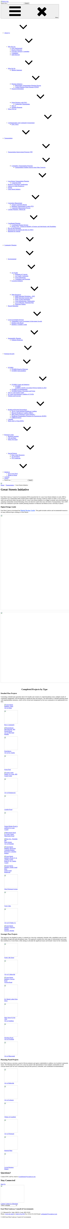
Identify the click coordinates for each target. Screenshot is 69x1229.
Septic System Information (22, 299)
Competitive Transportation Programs (22, 166)
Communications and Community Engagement (21, 123)
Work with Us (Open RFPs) (16, 421)
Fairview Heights (9, 930)
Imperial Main (8, 1150)
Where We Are (12, 109)
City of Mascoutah (9, 1056)
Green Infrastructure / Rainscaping (25, 301)
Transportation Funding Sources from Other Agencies (30, 167)
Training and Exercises (14, 396)
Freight (10, 187)
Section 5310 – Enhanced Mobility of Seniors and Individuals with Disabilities (34, 226)
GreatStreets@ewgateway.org (27, 1176)
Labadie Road (8, 809)
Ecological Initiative (17, 281)
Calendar (10, 419)
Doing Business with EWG (19, 102)
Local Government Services (16, 319)
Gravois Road (8, 982)
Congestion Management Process (21, 208)
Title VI (14, 106)
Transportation (8, 138)
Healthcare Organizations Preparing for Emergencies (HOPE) (29, 416)
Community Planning (10, 245)
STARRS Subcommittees (19, 371)
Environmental (12, 259)
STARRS (10, 367)
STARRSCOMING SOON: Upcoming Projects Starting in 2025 (30, 387)
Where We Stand (13, 439)
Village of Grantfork (10, 1117)
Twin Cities (7, 906)
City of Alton (8, 708)
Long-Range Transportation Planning (18, 181)
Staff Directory (16, 54)
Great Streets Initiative (14, 189)
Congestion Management (15, 203)
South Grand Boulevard (8, 871)
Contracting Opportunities (22, 104)
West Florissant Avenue (11, 889)
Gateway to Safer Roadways (16, 186)
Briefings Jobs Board (17, 323)
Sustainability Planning (14, 338)
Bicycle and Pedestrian (14, 228)
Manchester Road (9, 836)
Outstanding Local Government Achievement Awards (27, 321)
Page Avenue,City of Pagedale (9, 843)
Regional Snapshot (13, 436)
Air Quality (15, 272)
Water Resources (16, 294)
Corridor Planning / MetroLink (16, 209)
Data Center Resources (18, 455)
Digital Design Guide (27, 510)
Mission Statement (17, 70)
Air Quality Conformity (21, 276)
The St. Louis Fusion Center (16, 392)
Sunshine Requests (17, 107)
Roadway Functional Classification (18, 184)
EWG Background (17, 48)
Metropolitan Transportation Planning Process (28, 85)
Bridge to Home (12, 475)
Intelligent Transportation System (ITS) (23, 206)
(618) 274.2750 (20, 1214)
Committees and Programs (22, 279)
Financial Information (18, 88)
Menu (56, 17)
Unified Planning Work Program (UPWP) (27, 87)
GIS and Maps (12, 438)
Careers (3, 1203)
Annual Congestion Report (19, 204)
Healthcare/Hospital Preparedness (17, 409)
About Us (7, 33)
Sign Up (3, 1184)
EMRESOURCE (16, 417)
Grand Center (8, 776)
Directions (15, 1203)
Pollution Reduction (17, 340)
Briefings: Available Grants (19, 324)
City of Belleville (9, 1083)
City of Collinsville (9, 974)
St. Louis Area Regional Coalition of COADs (21, 394)
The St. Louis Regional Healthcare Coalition (24, 411)
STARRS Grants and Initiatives (20, 384)
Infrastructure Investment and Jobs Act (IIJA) (20, 229)
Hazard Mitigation (13, 306)
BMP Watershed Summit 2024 (23, 298)
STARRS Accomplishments (19, 389)
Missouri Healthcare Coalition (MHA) (22, 413)
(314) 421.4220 (9, 1214)
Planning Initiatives (17, 84)
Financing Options (20, 304)
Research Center (9, 434)
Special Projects (12, 453)
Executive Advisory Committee (20, 51)
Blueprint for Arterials (14, 231)
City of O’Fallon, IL (10, 923)
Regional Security (9, 353)
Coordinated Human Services (20, 225)
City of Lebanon (9, 1100)
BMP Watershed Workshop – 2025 (25, 296)
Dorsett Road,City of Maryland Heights (9, 732)
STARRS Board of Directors (20, 369)
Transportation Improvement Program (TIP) (20, 152)
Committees (15, 53)
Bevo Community (9, 725)
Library (6, 478)
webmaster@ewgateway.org (49, 1214)
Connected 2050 (16, 183)
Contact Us (8, 1203)
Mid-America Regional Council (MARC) (23, 414)
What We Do (11, 68)
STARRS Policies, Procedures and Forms (23, 391)
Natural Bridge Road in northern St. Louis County (11, 828)
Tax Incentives (16, 456)
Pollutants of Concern (21, 274)
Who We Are (11, 46)
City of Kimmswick (10, 792)
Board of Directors (17, 50)
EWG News (15, 124)
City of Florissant (9, 1133)
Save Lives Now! (13, 473)
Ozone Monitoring (20, 277)
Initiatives (7, 472)
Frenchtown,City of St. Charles (9, 751)
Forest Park (7, 769)
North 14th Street (9, 957)
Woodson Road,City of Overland (9, 1038)
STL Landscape (16, 458)
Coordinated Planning (14, 223)
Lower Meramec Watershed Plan (24, 302)
